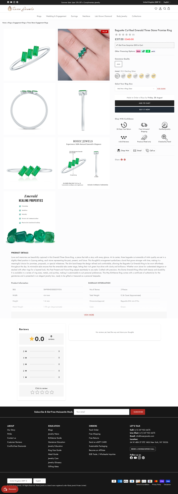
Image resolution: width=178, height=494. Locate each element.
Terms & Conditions (142, 484)
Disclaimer (167, 484)
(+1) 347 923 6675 (142, 429)
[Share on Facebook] (122, 160)
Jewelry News (53, 433)
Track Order (94, 429)
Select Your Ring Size (123, 84)
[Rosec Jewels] (21, 8)
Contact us (11, 438)
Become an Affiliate (97, 450)
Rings (39, 16)
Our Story (11, 429)
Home (4, 23)
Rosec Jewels (17, 485)
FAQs (9, 433)
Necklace (86, 16)
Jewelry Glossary (54, 462)
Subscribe (138, 412)
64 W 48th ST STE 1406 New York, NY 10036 (149, 442)
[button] (156, 8)
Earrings (74, 16)
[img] (123, 34)
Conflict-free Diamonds (16, 446)
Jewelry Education (55, 446)
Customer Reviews (14, 442)
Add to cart (144, 103)
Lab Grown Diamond (103, 16)
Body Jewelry (122, 16)
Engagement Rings (19, 23)
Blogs (50, 429)
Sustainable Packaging (98, 446)
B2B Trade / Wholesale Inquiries (102, 454)
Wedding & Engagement (56, 16)
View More (89, 315)
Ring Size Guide (54, 450)
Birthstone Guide (55, 438)
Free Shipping (94, 433)
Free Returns (94, 438)
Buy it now (144, 109)
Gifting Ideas (53, 466)
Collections (136, 16)
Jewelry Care (53, 458)
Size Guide (161, 89)
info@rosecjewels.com (145, 436)
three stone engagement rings (37, 23)
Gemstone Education (56, 442)
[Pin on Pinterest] (125, 160)
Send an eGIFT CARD (98, 442)
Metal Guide (53, 454)
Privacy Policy (156, 484)
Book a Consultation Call (142, 449)
